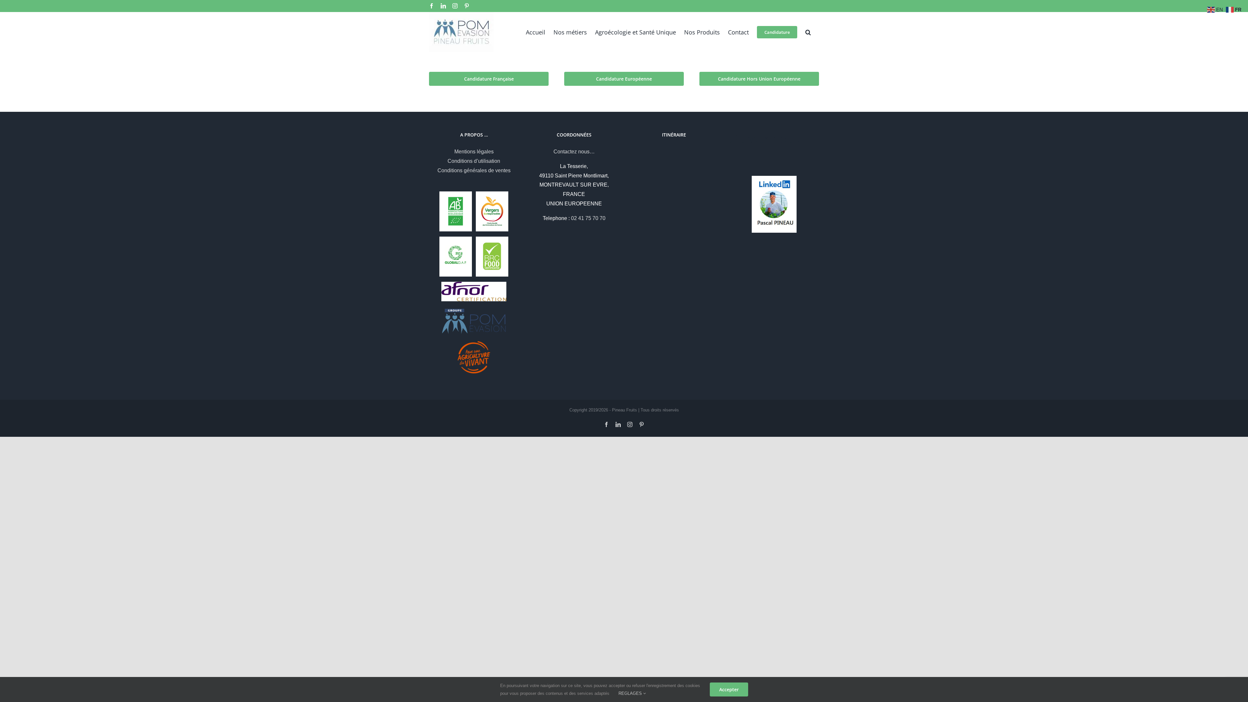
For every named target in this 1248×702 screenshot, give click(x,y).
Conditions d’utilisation (474, 161)
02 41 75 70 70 (588, 218)
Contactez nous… (574, 151)
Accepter (729, 689)
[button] (808, 32)
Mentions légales (474, 151)
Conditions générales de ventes (474, 170)
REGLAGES (630, 693)
